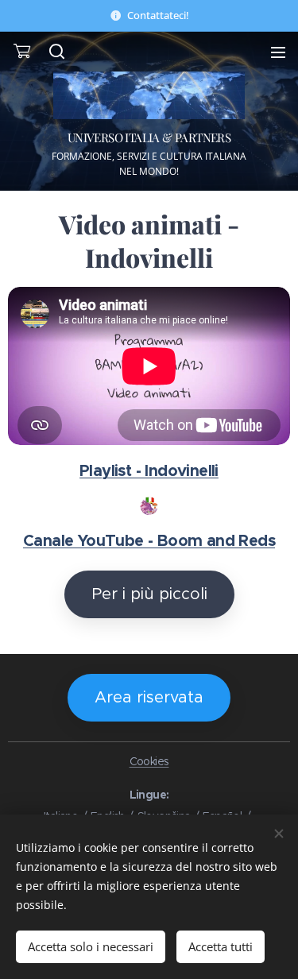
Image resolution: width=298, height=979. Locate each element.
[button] (56, 52)
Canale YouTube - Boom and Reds (149, 540)
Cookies (149, 761)
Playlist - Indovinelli (149, 470)
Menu (278, 52)
